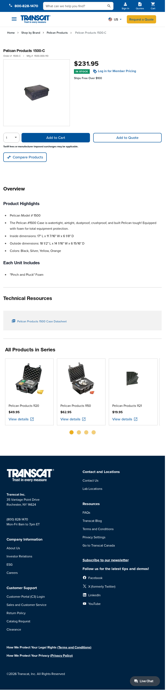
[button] (115, 19)
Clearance (14, 629)
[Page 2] (79, 432)
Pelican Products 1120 (24, 405)
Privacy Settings (94, 537)
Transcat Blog (92, 520)
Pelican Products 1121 (127, 405)
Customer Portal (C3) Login (26, 596)
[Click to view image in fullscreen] (36, 93)
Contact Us (90, 480)
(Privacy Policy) (61, 655)
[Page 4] (94, 432)
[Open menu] (14, 18)
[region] (82, 398)
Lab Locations (92, 488)
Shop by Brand (30, 33)
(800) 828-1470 (17, 519)
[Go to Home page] (36, 19)
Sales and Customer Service (27, 604)
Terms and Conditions (98, 529)
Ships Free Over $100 (88, 78)
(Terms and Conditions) (74, 647)
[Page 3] (86, 432)
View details (19, 419)
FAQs (86, 512)
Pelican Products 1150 (75, 405)
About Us (13, 548)
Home (11, 33)
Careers (12, 572)
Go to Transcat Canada (99, 545)
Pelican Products (57, 33)
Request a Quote (141, 19)
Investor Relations (19, 556)
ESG (9, 564)
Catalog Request (18, 621)
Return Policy (16, 613)
